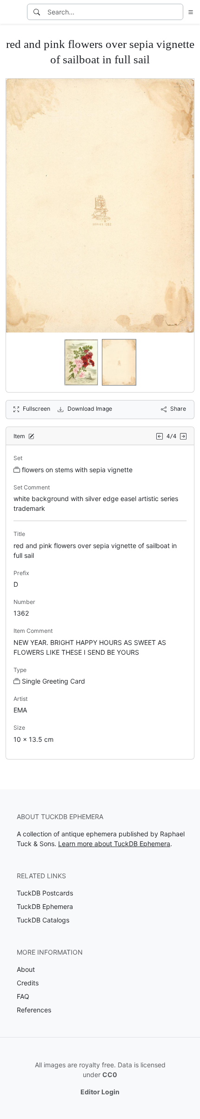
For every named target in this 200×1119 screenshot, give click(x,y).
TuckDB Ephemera (45, 906)
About (26, 969)
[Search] (36, 12)
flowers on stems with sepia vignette (77, 470)
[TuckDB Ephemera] (13, 12)
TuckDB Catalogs (43, 920)
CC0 (109, 1074)
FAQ (23, 996)
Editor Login (100, 1092)
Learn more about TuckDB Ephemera (114, 844)
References (34, 1010)
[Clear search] (177, 12)
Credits (28, 983)
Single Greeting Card (53, 681)
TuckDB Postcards (45, 893)
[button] (188, 12)
